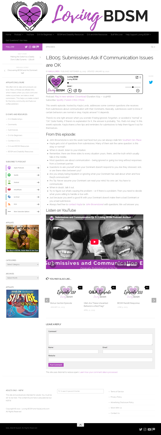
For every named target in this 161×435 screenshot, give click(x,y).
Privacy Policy (116, 397)
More (81, 100)
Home (8, 34)
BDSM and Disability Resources (70, 34)
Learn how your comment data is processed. (99, 372)
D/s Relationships (15, 119)
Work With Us (116, 408)
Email (105, 347)
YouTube (30, 34)
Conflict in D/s (14, 141)
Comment (52, 331)
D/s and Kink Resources (97, 34)
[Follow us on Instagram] (30, 46)
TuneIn (68, 100)
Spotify (60, 100)
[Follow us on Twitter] (26, 46)
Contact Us (115, 413)
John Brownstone (94, 204)
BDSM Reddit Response (128, 303)
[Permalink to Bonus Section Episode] (66, 292)
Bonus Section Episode (61, 303)
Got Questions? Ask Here (16, 40)
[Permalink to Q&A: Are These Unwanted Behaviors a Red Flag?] (100, 292)
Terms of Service (117, 392)
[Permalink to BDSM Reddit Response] (133, 292)
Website (51, 356)
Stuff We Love (116, 34)
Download (81, 96)
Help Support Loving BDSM (137, 34)
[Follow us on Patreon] (37, 46)
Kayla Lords (53, 71)
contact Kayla (75, 204)
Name (51, 347)
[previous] (47, 300)
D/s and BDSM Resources (18, 146)
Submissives (13, 130)
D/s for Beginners (44, 34)
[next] (154, 300)
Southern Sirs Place (132, 140)
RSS (75, 100)
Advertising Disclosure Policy (122, 402)
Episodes (50, 47)
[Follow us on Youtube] (33, 46)
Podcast (17, 34)
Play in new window (64, 96)
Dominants (12, 124)
